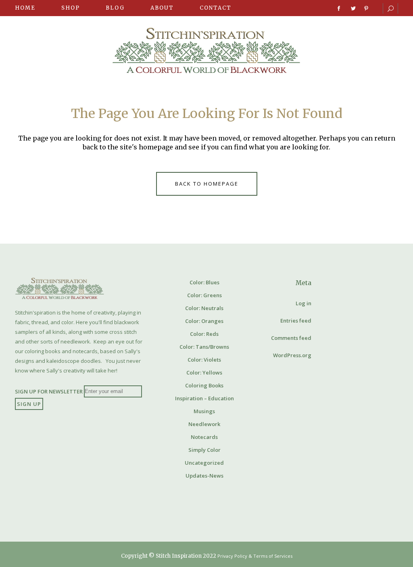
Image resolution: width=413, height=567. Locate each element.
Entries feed (295, 320)
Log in (303, 303)
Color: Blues (204, 282)
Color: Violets (204, 359)
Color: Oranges (204, 321)
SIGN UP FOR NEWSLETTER (49, 391)
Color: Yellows (204, 372)
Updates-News (204, 475)
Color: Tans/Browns (204, 346)
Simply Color (204, 449)
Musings (204, 411)
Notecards (204, 437)
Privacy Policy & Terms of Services (254, 556)
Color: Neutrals (204, 308)
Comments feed (291, 337)
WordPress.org (292, 355)
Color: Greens (204, 295)
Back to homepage (206, 183)
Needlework (204, 424)
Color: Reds (204, 333)
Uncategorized (204, 462)
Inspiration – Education (204, 398)
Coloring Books (204, 385)
